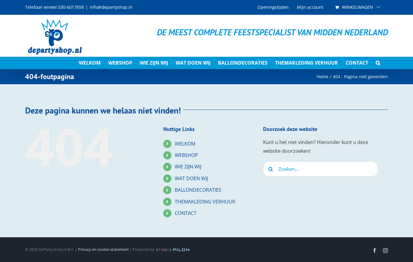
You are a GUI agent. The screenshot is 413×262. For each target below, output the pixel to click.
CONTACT (186, 213)
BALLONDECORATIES (198, 190)
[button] (378, 63)
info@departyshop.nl (111, 7)
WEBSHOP (186, 155)
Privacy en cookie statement (103, 249)
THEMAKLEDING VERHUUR (205, 201)
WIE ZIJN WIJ (188, 166)
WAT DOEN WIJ (191, 178)
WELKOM (185, 143)
